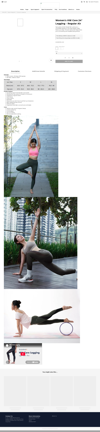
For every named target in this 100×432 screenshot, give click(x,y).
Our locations (63, 9)
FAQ (56, 9)
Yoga (26, 9)
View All (4, 12)
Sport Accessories (46, 9)
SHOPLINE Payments (53, 428)
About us (71, 9)
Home (22, 9)
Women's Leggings (21, 12)
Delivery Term (32, 421)
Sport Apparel (35, 9)
